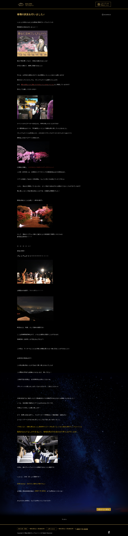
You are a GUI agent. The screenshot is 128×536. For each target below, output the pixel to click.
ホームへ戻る (104, 509)
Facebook (109, 532)
